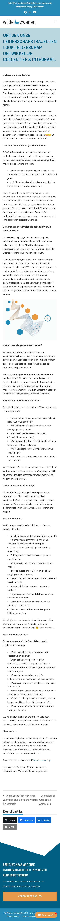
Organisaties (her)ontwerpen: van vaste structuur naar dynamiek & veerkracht (20, 799)
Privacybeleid (13, 916)
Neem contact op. (42, 760)
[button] (55, 22)
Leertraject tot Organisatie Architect (47, 799)
